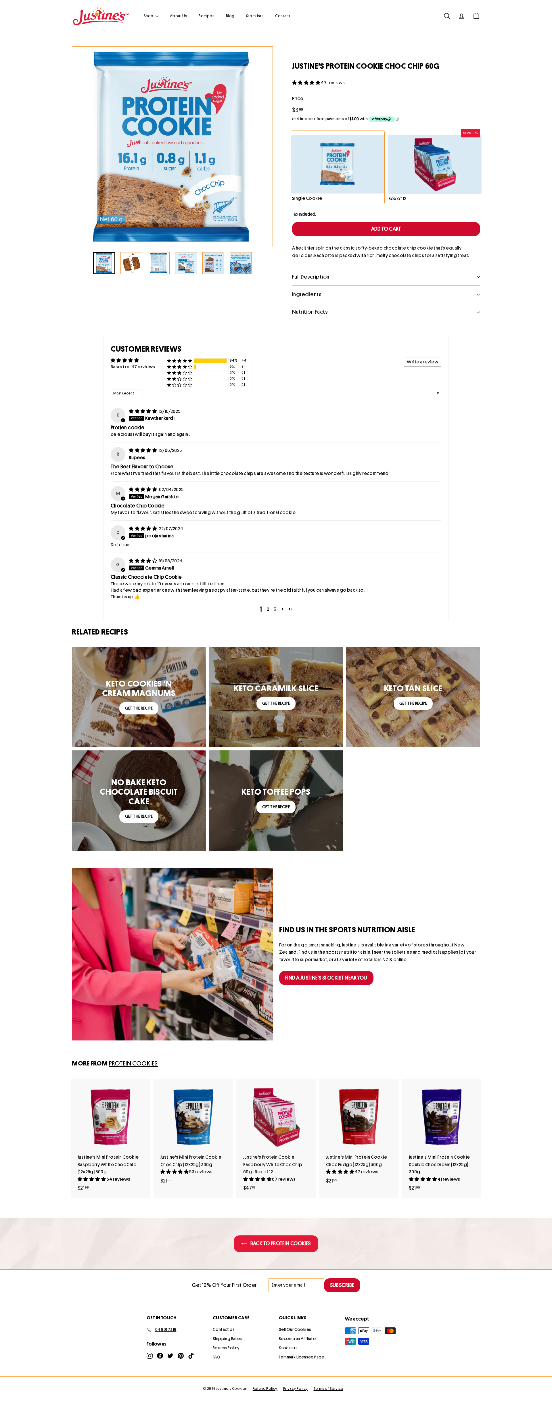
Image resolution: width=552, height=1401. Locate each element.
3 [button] (275, 609)
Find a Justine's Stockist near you (326, 977)
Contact (282, 16)
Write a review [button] (422, 362)
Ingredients (306, 294)
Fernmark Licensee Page (301, 1357)
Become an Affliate (297, 1339)
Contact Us (224, 1329)
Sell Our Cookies (295, 1329)
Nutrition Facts (309, 312)
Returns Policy (226, 1348)
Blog (230, 16)
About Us (178, 16)
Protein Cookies (133, 1063)
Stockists (255, 16)
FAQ (216, 1357)
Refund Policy (265, 1388)
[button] (306, 83)
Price (297, 98)
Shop (149, 16)
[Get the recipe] (139, 697)
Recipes (206, 16)
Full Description (310, 276)
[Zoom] (172, 147)
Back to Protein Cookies (280, 1243)
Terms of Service (328, 1388)
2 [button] (268, 609)
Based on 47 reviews (133, 367)
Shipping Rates (227, 1339)
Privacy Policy (295, 1388)
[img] (143, 411)
